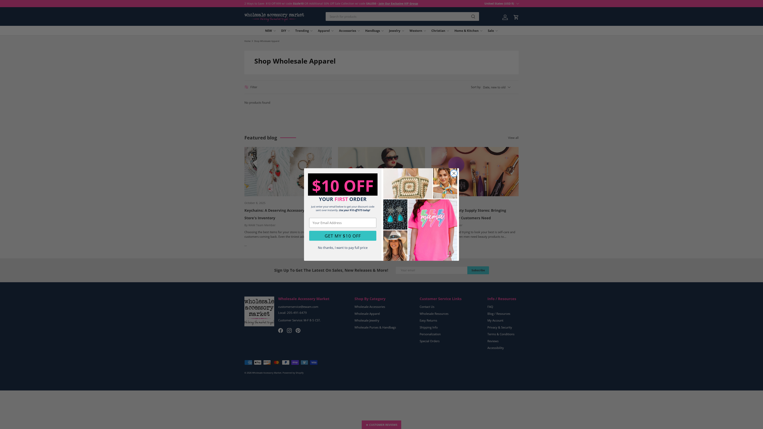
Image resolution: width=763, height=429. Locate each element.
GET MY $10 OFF (343, 236)
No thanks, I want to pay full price (343, 247)
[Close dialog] (453, 173)
